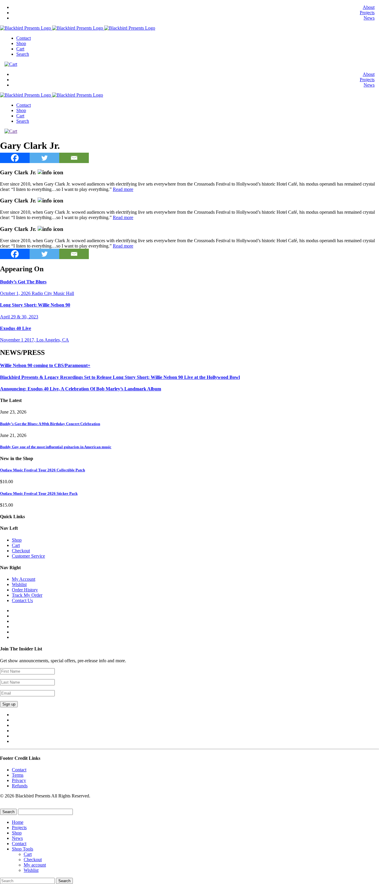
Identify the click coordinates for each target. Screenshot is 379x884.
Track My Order (27, 595)
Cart (20, 48)
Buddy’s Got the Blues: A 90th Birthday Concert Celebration (50, 424)
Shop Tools (22, 848)
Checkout (21, 550)
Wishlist (19, 584)
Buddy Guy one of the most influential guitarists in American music (55, 447)
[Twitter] (44, 158)
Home (17, 822)
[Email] (74, 158)
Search (22, 54)
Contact (23, 38)
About (369, 7)
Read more (123, 189)
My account (35, 864)
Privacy (19, 780)
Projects (367, 12)
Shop (21, 43)
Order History (25, 589)
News (369, 17)
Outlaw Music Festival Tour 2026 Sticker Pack (39, 493)
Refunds (20, 785)
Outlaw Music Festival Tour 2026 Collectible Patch (42, 470)
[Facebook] (15, 158)
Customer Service (28, 556)
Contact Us (22, 600)
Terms (17, 775)
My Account (23, 579)
